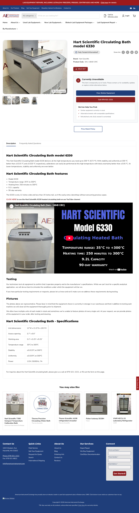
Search (31, 457)
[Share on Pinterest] (136, 52)
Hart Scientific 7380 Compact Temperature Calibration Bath (14, 420)
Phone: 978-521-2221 (11, 456)
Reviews (57, 461)
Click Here (81, 505)
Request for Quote (35, 454)
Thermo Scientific (37, 423)
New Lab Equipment (52, 22)
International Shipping (37, 461)
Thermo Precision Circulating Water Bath (41, 419)
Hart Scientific (84, 59)
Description (11, 143)
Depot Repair (85, 448)
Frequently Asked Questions (30, 143)
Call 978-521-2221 (105, 100)
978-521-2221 (113, 17)
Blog (22, 8)
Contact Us (67, 8)
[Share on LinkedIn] (132, 52)
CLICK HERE (11, 199)
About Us (6, 8)
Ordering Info (59, 454)
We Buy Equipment (87, 451)
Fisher (88, 421)
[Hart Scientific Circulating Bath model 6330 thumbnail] (6, 100)
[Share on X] (127, 52)
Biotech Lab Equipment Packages (79, 22)
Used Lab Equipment (31, 22)
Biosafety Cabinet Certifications (52, 8)
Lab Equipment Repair (106, 22)
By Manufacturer (10, 29)
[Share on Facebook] (123, 52)
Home (5, 22)
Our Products (15, 8)
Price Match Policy (88, 129)
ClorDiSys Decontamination (90, 454)
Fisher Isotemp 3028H (95, 418)
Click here (104, 3)
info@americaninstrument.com (14, 464)
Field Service (33, 448)
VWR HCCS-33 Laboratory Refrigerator (122, 419)
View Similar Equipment (105, 93)
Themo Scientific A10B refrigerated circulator (68, 419)
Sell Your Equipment (32, 8)
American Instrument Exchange (14, 425)
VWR (115, 423)
